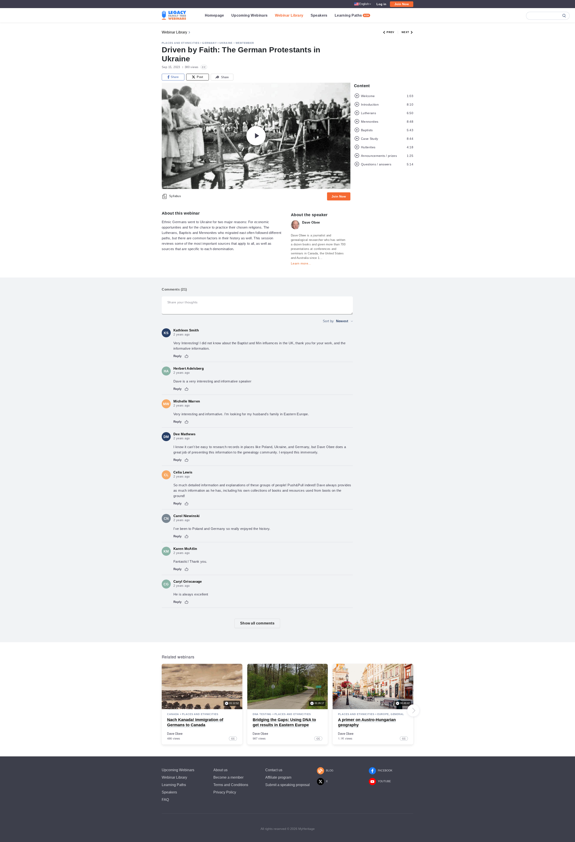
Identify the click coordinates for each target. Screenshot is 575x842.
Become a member (228, 777)
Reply (177, 356)
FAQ (165, 800)
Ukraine (225, 43)
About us (220, 770)
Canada (173, 714)
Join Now (401, 4)
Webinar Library (289, 15)
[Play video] (256, 135)
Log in (381, 4)
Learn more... (301, 263)
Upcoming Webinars (249, 15)
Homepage (214, 15)
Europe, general (390, 714)
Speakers (319, 15)
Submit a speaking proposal (287, 785)
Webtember (245, 43)
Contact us (273, 770)
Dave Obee (175, 733)
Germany (209, 43)
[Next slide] (413, 710)
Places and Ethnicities (180, 43)
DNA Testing (262, 714)
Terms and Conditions (230, 785)
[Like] (186, 356)
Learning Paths (352, 15)
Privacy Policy (224, 792)
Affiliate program (278, 777)
